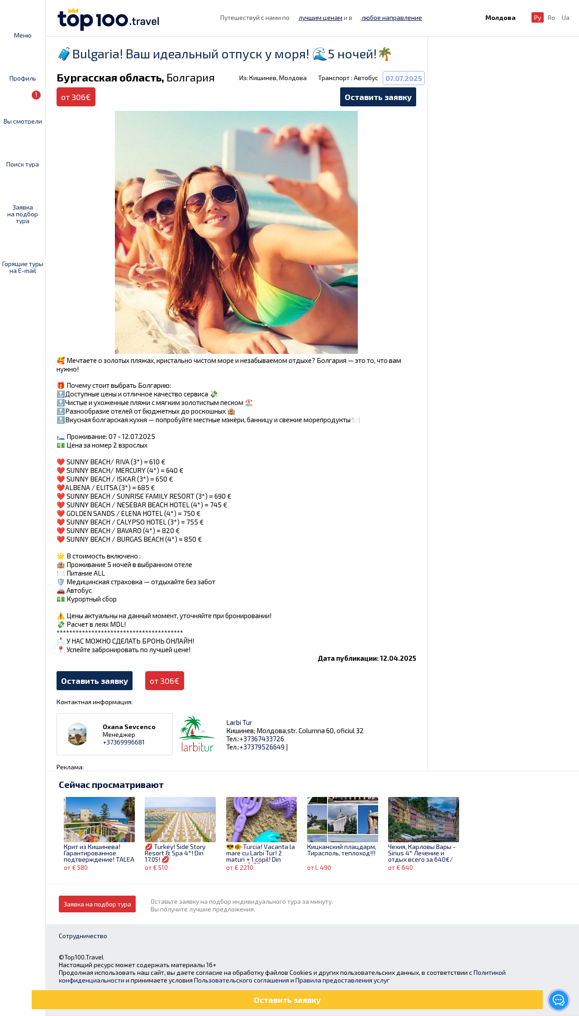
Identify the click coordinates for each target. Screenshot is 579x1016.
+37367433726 (261, 739)
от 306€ (165, 681)
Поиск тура (22, 163)
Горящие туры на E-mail (22, 267)
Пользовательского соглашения (241, 980)
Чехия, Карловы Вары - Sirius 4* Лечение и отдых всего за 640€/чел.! (422, 853)
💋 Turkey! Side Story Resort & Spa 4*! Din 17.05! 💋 (175, 853)
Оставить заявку (378, 97)
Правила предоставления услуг (342, 980)
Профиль (22, 77)
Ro (551, 17)
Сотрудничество (83, 936)
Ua (566, 17)
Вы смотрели (23, 107)
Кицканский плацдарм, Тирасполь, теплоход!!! (341, 850)
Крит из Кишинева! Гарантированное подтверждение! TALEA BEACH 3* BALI (99, 853)
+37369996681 (124, 742)
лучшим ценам (320, 17)
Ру (537, 17)
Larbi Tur (239, 722)
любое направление (391, 17)
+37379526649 (262, 747)
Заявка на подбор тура (22, 213)
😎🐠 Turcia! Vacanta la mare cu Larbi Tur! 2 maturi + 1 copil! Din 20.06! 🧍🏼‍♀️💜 (260, 853)
